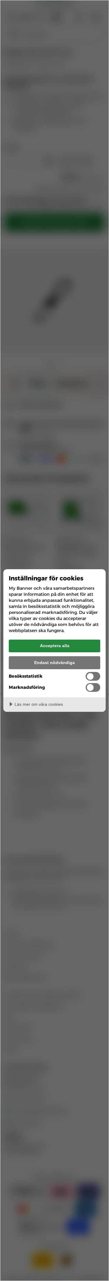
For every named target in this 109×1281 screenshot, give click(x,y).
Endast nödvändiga (54, 662)
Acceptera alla (54, 645)
